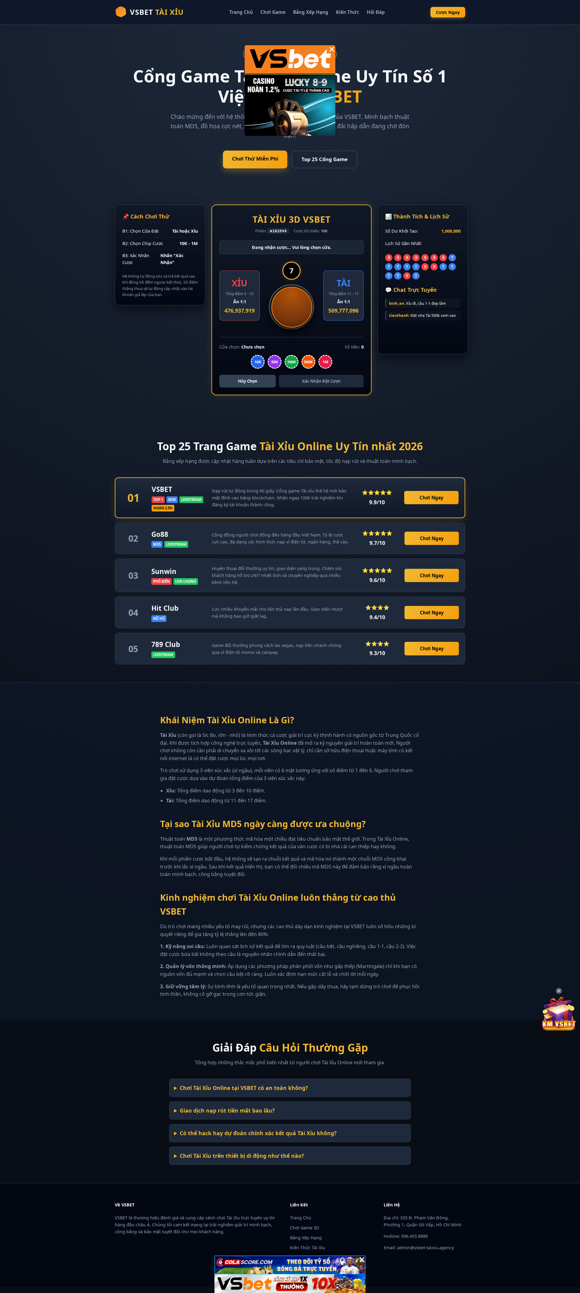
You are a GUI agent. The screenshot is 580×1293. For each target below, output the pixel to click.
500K (308, 362)
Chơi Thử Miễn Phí (255, 158)
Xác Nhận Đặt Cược (321, 381)
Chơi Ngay (431, 498)
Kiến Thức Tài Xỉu (307, 1247)
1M (325, 362)
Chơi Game (272, 12)
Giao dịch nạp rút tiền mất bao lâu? (227, 1110)
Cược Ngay (448, 12)
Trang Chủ (241, 12)
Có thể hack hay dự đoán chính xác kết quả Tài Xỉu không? (258, 1133)
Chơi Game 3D (304, 1228)
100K (291, 362)
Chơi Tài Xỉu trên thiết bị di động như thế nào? (242, 1155)
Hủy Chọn (247, 381)
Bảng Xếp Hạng (310, 12)
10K (257, 362)
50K (274, 362)
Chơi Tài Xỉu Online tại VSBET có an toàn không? (244, 1087)
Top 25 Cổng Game (324, 159)
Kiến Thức (347, 12)
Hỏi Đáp (376, 12)
